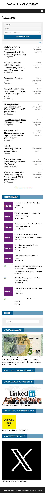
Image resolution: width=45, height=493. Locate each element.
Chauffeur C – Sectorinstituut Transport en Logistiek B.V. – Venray (28, 235)
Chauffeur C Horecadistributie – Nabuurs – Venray (27, 246)
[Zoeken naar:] (22, 321)
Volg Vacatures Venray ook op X (14, 481)
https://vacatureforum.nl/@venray (15, 430)
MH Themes (38, 490)
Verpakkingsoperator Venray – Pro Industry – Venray (27, 214)
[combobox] (22, 32)
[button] (41, 11)
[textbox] (22, 32)
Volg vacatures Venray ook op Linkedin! (17, 405)
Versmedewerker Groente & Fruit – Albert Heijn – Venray (28, 225)
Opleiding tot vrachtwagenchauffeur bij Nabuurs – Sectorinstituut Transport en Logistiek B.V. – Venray (28, 269)
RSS (40, 42)
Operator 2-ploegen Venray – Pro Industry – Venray (27, 279)
